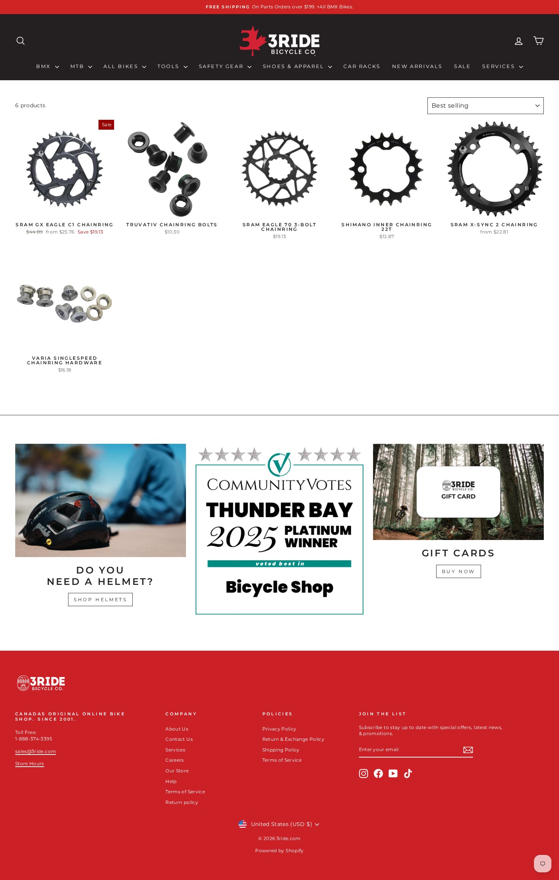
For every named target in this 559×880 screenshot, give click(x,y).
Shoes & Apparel (295, 66)
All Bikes (121, 66)
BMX (44, 66)
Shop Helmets (100, 599)
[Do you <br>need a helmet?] (100, 500)
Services (499, 66)
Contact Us (179, 739)
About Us (176, 729)
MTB (78, 66)
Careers (174, 760)
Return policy (181, 802)
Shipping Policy (281, 750)
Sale (462, 66)
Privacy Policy (279, 729)
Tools (169, 66)
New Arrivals (417, 66)
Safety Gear (222, 66)
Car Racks (361, 66)
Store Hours (29, 763)
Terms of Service (185, 791)
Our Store (177, 771)
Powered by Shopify (279, 850)
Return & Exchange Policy (293, 739)
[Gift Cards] (458, 492)
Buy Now (458, 571)
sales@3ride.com (35, 751)
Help (170, 781)
